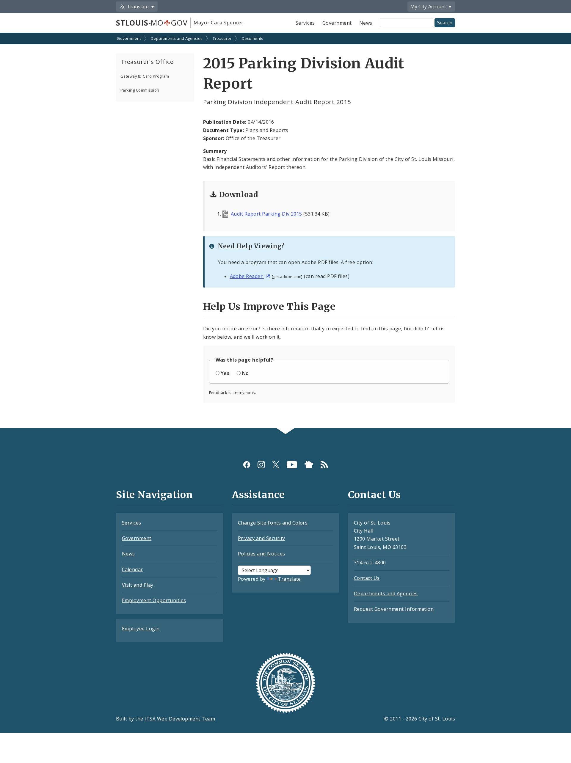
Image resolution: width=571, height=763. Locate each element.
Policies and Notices (261, 553)
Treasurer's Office (146, 62)
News (365, 23)
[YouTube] (292, 464)
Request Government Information (394, 609)
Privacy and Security (261, 538)
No (245, 373)
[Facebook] (246, 464)
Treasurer (222, 38)
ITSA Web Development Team (180, 718)
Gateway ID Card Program (144, 76)
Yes (225, 373)
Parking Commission (139, 90)
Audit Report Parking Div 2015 (267, 214)
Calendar (132, 569)
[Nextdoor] (308, 464)
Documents (252, 38)
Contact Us (367, 578)
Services (305, 23)
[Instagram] (261, 464)
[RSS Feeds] (324, 464)
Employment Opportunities (154, 600)
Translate (289, 579)
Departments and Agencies (177, 38)
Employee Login (141, 628)
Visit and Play (137, 585)
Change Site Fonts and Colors (273, 522)
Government (337, 23)
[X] (276, 464)
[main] (285, 231)
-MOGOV (151, 23)
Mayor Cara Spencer (218, 22)
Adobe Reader (247, 276)
